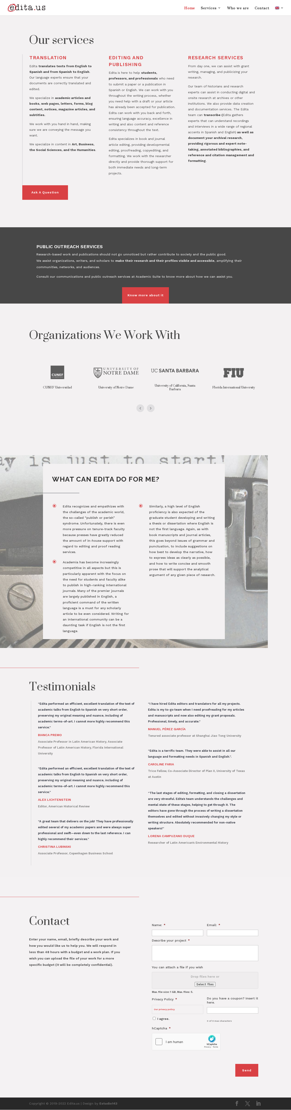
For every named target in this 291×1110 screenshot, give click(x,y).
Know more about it (145, 295)
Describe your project (171, 940)
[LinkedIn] (258, 1104)
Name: (159, 925)
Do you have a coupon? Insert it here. (232, 1000)
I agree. (163, 1019)
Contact (262, 9)
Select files (205, 984)
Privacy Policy (164, 999)
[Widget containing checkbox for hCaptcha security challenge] (186, 1041)
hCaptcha (161, 1028)
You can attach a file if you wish (177, 967)
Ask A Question (45, 192)
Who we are (238, 9)
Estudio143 (108, 1103)
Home (189, 9)
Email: (213, 925)
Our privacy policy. (164, 1009)
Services (208, 9)
